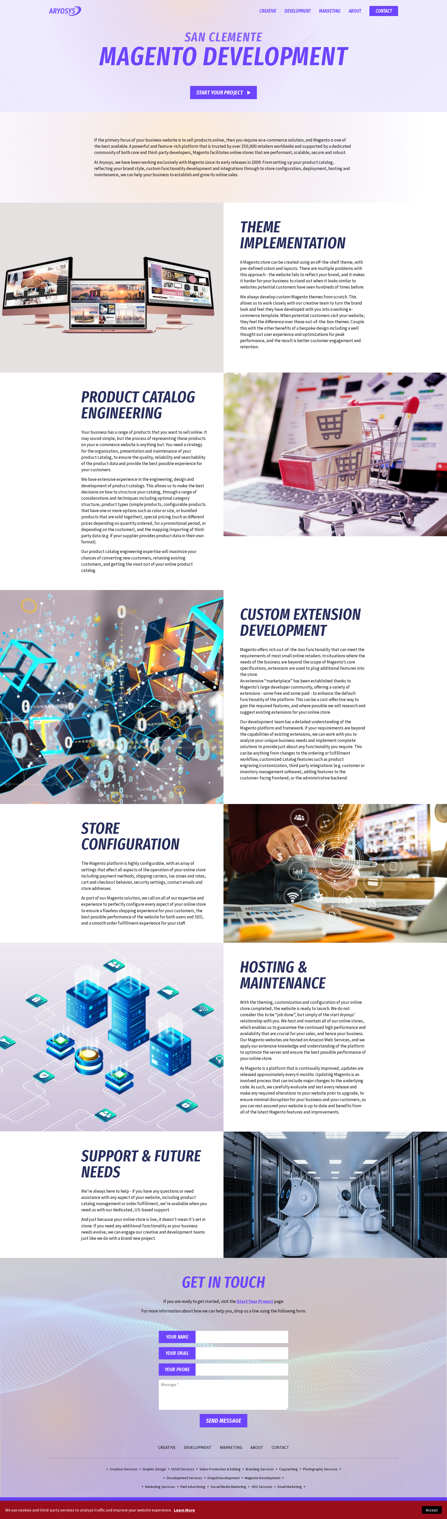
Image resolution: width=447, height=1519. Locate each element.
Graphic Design (154, 1469)
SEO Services (261, 1486)
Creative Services (123, 1469)
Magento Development (262, 1478)
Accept (432, 1510)
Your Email (177, 1353)
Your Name (177, 1337)
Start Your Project (219, 92)
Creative (267, 11)
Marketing (329, 11)
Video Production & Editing (220, 1469)
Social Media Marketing (228, 1486)
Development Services (184, 1478)
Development (298, 11)
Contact (384, 11)
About (355, 11)
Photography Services (320, 1469)
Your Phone (177, 1370)
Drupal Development (223, 1478)
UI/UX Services (182, 1469)
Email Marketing (290, 1486)
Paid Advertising (192, 1486)
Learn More (184, 1510)
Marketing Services (160, 1486)
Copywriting (288, 1469)
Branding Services (260, 1469)
